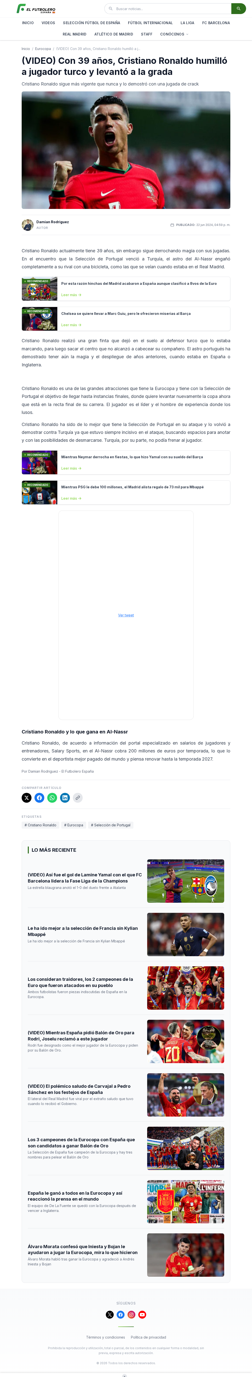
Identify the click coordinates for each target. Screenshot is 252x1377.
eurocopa (43, 49)
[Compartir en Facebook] (39, 798)
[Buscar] (238, 8)
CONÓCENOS (172, 34)
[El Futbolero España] (36, 8)
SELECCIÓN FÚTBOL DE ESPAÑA (91, 23)
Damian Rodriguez (52, 222)
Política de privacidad (148, 1337)
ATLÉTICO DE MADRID (113, 34)
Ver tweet (126, 615)
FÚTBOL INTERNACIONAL (150, 23)
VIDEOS (48, 23)
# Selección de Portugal (110, 825)
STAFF (146, 34)
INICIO (28, 23)
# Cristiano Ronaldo (40, 825)
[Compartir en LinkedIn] (65, 798)
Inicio (26, 49)
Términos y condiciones (105, 1337)
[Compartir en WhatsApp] (52, 798)
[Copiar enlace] (78, 798)
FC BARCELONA (216, 23)
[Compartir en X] (27, 798)
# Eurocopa (73, 825)
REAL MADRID (75, 34)
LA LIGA (187, 23)
